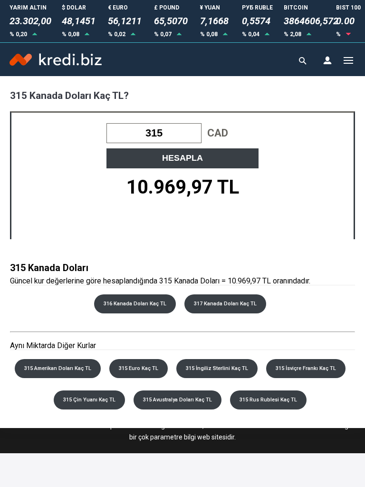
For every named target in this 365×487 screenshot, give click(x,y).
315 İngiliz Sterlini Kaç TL (217, 368)
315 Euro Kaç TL (138, 368)
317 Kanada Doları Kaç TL (225, 304)
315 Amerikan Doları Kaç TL (57, 368)
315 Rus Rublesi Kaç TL (268, 400)
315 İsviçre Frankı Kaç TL (306, 368)
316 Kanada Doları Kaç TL (135, 304)
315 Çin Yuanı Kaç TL (89, 400)
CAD (217, 133)
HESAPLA (182, 158)
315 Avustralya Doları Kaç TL (177, 400)
